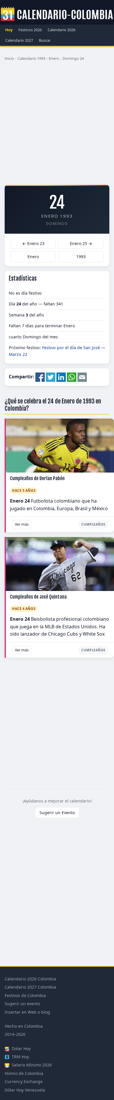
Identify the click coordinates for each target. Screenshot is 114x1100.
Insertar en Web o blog (27, 1012)
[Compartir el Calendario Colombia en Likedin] (61, 377)
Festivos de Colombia (25, 995)
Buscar (45, 40)
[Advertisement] (57, 125)
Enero (54, 58)
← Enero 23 (33, 243)
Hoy (9, 29)
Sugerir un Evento (57, 812)
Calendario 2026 (61, 29)
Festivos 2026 (30, 29)
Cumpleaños (93, 524)
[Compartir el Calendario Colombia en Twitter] (50, 377)
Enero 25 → (81, 243)
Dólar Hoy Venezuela (25, 1090)
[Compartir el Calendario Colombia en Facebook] (40, 377)
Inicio (9, 58)
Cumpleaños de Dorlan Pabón (37, 478)
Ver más (22, 524)
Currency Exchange (24, 1081)
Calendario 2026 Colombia (30, 979)
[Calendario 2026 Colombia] (57, 14)
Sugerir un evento (22, 1003)
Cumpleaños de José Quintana (38, 597)
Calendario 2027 (19, 40)
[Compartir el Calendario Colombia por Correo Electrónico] (82, 377)
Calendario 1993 (31, 58)
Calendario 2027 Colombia (30, 987)
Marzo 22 (18, 354)
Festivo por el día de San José (71, 347)
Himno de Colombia (24, 1073)
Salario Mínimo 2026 (31, 1065)
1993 (81, 256)
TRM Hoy (20, 1056)
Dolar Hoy (21, 1048)
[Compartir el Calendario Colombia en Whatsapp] (71, 377)
